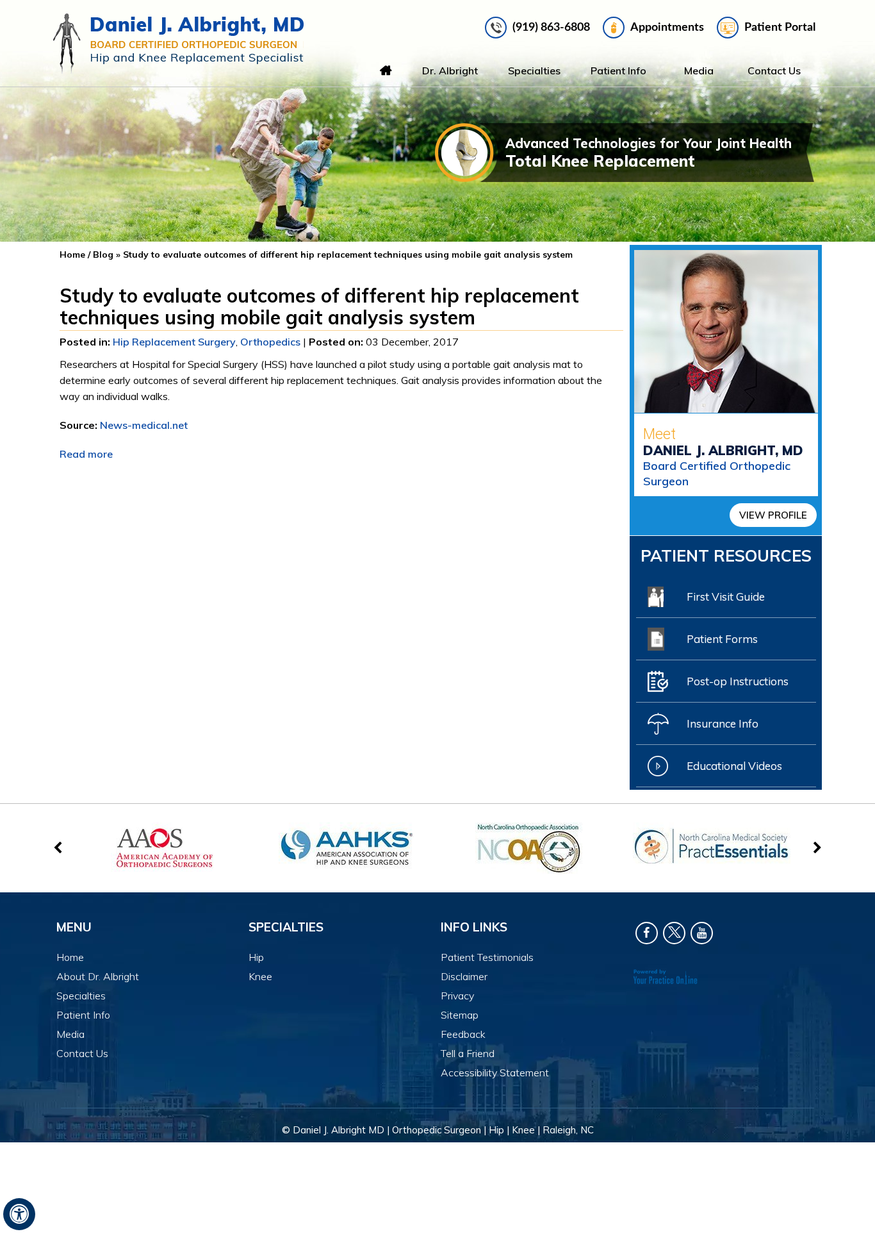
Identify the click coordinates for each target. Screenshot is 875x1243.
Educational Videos (734, 765)
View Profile (773, 515)
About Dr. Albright (97, 976)
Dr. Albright (450, 70)
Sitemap (459, 1014)
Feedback (463, 1034)
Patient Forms (722, 639)
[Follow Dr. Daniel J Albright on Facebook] (647, 933)
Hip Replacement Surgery (174, 341)
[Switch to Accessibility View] (19, 1214)
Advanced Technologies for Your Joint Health (648, 153)
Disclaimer (464, 976)
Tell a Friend (468, 1053)
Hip (256, 957)
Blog (103, 254)
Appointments (667, 27)
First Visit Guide (726, 596)
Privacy (457, 995)
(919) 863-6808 (551, 27)
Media (699, 70)
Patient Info (618, 70)
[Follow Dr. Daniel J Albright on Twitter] (674, 933)
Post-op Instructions (738, 681)
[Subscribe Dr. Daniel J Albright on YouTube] (702, 933)
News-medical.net (144, 425)
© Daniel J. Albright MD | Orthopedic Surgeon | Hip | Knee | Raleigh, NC (438, 1130)
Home (386, 70)
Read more (86, 453)
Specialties (534, 70)
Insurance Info (722, 723)
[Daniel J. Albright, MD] (178, 43)
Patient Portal (779, 27)
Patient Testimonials (487, 957)
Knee (260, 976)
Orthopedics (270, 341)
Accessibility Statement (495, 1072)
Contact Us (774, 70)
